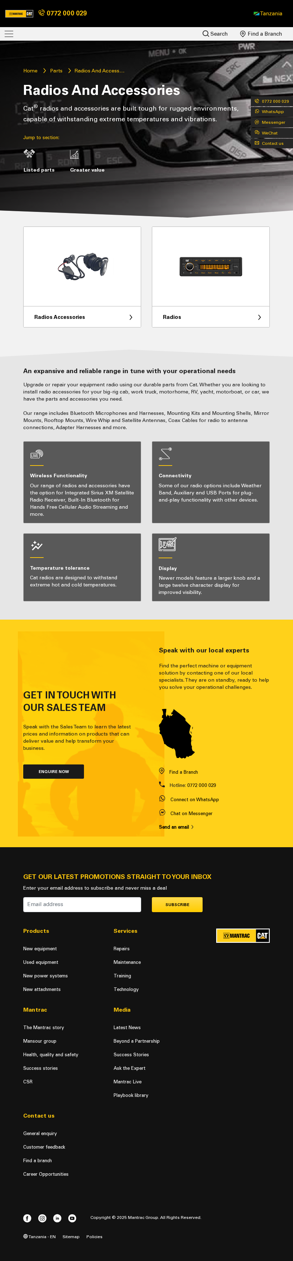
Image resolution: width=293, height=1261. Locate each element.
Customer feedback (44, 1147)
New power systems (45, 975)
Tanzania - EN (42, 1236)
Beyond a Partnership (137, 1041)
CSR (28, 1081)
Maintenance (127, 962)
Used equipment (40, 962)
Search (218, 34)
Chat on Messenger (191, 813)
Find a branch (37, 1160)
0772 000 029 (66, 13)
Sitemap (71, 1236)
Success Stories (131, 1054)
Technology (126, 989)
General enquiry (40, 1133)
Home (30, 71)
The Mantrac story (43, 1027)
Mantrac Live (127, 1081)
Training (122, 975)
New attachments (42, 989)
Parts (56, 71)
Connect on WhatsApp (194, 799)
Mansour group (39, 1041)
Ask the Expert (129, 1068)
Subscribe (177, 904)
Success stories (40, 1068)
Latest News (127, 1027)
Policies (94, 1236)
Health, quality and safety (50, 1054)
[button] (268, 13)
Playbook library (131, 1095)
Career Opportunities (46, 1174)
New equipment (40, 948)
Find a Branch (264, 34)
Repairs (122, 948)
